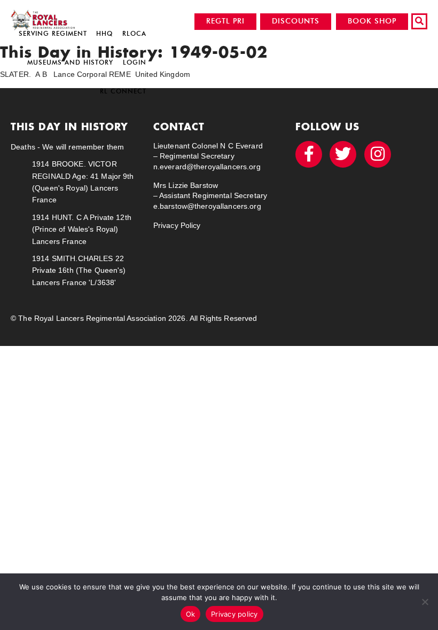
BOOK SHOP (372, 21)
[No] (424, 601)
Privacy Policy (177, 225)
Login (134, 62)
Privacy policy (234, 614)
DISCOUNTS (295, 21)
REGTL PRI (225, 21)
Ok (190, 614)
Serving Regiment (53, 33)
